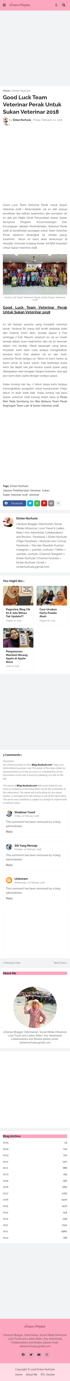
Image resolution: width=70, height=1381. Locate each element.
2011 (35, 1231)
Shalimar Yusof (25, 812)
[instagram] (47, 1355)
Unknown (21, 879)
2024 (35, 1149)
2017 (35, 1193)
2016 (35, 1199)
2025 (35, 1142)
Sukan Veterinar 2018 (15, 494)
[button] (4, 5)
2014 (35, 1212)
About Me (31, 1374)
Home (6, 90)
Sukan (45, 490)
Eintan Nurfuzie (21, 90)
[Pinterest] (44, 503)
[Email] (51, 503)
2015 (35, 1206)
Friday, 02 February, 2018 (27, 816)
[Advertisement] (35, 48)
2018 (35, 1186)
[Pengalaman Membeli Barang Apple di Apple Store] (18, 638)
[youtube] (39, 1355)
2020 (35, 1174)
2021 (35, 1167)
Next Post (59, 962)
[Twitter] (30, 503)
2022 (35, 1161)
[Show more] (58, 503)
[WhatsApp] (37, 503)
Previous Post (12, 962)
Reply (9, 831)
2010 (35, 1237)
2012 (35, 1225)
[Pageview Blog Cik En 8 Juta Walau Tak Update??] (18, 595)
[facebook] (23, 1355)
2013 (35, 1218)
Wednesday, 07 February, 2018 (30, 882)
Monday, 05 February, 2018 (28, 849)
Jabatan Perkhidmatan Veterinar (22, 490)
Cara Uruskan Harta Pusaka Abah (48, 613)
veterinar (34, 494)
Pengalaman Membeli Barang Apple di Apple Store (17, 657)
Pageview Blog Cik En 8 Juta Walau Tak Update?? (18, 613)
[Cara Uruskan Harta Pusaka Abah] (52, 595)
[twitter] (31, 1355)
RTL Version (48, 1374)
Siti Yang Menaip (26, 845)
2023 (35, 1155)
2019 (35, 1180)
